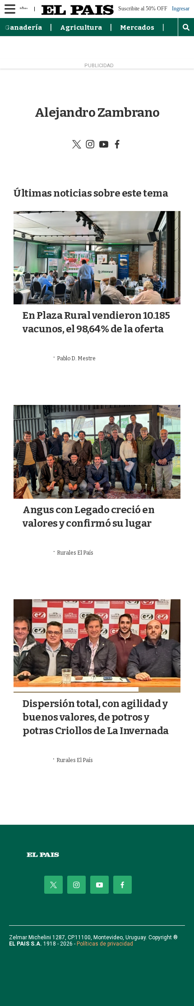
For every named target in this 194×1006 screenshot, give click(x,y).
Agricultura (81, 27)
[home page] (97, 854)
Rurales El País (75, 553)
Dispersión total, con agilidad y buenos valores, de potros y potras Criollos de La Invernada (96, 717)
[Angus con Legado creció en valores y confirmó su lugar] (97, 452)
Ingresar (180, 9)
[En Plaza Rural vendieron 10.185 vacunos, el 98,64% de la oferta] (97, 258)
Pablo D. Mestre (76, 358)
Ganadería (23, 27)
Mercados (137, 27)
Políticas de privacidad (105, 944)
